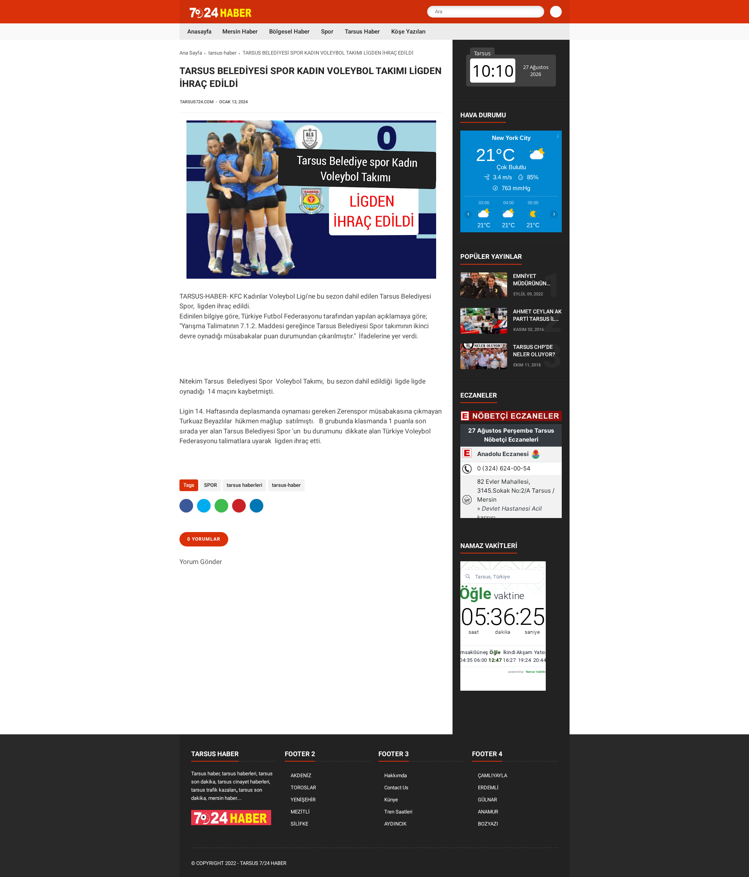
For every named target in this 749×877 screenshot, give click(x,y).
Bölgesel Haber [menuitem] (289, 31)
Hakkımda (395, 775)
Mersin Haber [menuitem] (239, 31)
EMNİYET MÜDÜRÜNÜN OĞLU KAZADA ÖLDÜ (531, 280)
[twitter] (204, 506)
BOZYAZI (488, 824)
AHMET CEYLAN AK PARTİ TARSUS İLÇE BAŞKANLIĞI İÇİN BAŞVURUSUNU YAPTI (537, 315)
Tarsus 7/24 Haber (263, 863)
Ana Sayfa (190, 53)
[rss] (553, 863)
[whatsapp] (221, 506)
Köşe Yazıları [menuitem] (408, 31)
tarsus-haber (222, 53)
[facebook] (186, 506)
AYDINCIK (395, 824)
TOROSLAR (303, 787)
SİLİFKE (299, 824)
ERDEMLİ (488, 787)
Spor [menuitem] (327, 31)
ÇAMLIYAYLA (492, 775)
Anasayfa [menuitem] (199, 31)
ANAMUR (488, 812)
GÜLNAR (487, 800)
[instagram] (532, 863)
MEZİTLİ (300, 812)
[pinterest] (239, 506)
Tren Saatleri (398, 812)
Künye (391, 800)
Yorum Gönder (200, 562)
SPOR (210, 485)
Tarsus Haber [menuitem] (362, 31)
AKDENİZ (301, 775)
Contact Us (396, 787)
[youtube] (543, 863)
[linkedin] (256, 506)
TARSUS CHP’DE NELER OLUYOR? (534, 351)
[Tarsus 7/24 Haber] (221, 16)
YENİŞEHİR (303, 800)
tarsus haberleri (244, 485)
